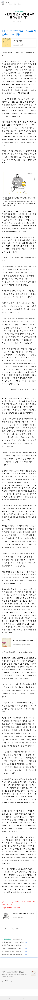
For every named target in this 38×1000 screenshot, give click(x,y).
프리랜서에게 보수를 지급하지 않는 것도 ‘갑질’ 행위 (13, 954)
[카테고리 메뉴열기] (35, 3)
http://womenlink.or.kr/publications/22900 (20, 201)
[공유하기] (8, 928)
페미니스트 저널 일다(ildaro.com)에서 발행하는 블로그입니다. (14, 975)
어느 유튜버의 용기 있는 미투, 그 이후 (13, 951)
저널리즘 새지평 (19, 11)
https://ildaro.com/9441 (11, 907)
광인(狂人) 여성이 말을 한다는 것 (12, 945)
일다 (7, 2)
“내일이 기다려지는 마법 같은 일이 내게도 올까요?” (13, 948)
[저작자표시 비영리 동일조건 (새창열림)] (23, 929)
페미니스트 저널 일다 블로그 (13, 972)
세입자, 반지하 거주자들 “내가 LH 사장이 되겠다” (13, 942)
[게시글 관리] (10, 928)
